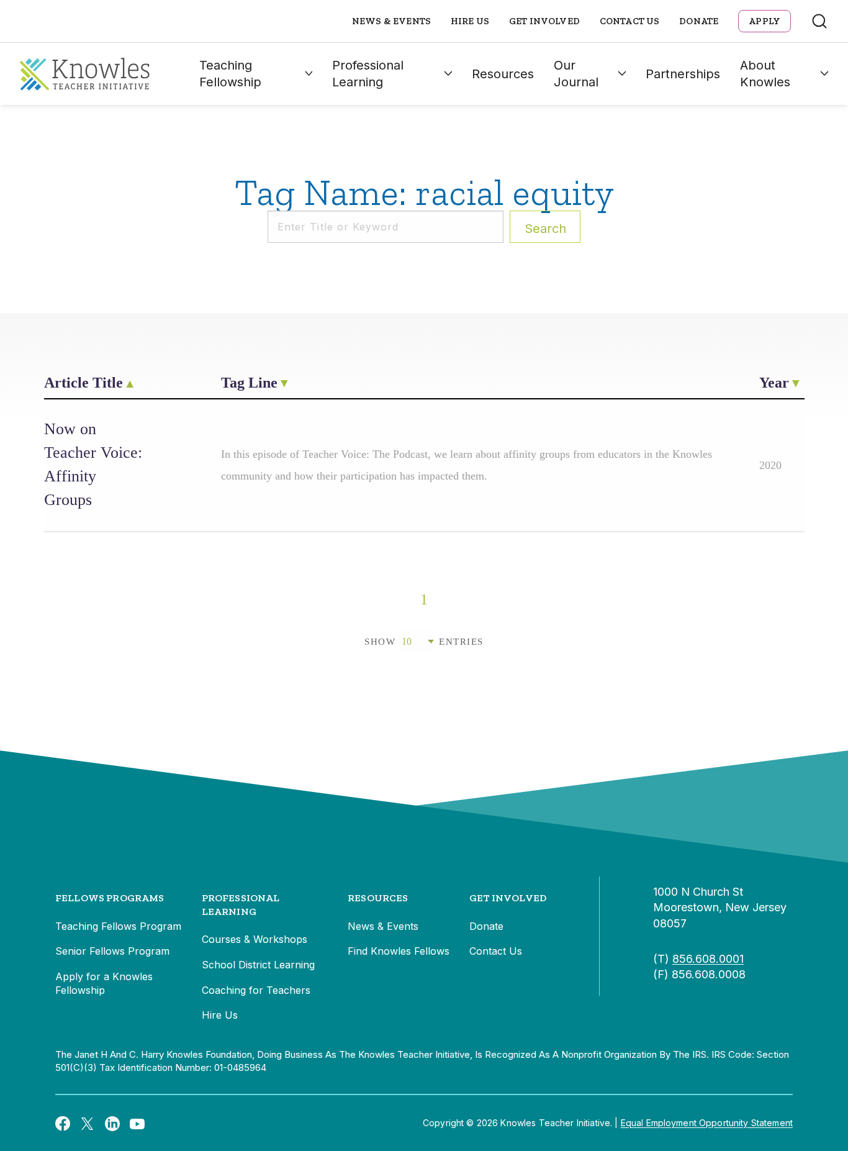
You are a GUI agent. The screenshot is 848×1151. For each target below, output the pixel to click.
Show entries (424, 642)
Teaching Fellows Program (118, 926)
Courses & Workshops (254, 939)
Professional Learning (368, 73)
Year (774, 383)
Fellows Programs (110, 898)
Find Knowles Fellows (398, 951)
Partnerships (683, 73)
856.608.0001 (708, 958)
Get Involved (544, 21)
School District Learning (258, 964)
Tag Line (249, 383)
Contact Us (630, 21)
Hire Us (470, 21)
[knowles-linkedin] (112, 1123)
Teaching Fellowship (230, 73)
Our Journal (576, 73)
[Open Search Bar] (819, 21)
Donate (698, 21)
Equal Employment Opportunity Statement (707, 1122)
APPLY (764, 21)
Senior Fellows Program (112, 951)
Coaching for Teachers (256, 990)
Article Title (83, 383)
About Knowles (765, 73)
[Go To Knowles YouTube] (137, 1123)
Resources (503, 73)
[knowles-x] (87, 1123)
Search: (545, 228)
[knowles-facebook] (62, 1123)
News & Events (391, 21)
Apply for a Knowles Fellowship (104, 983)
